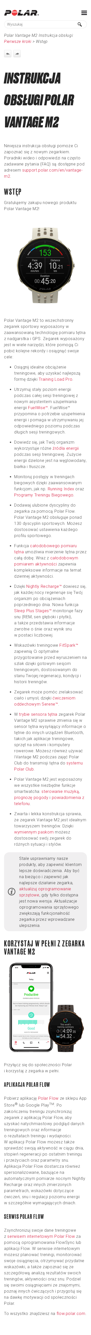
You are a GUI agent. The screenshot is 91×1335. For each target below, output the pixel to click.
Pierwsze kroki (17, 41)
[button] (80, 24)
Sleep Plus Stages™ (33, 610)
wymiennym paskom (34, 832)
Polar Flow (48, 1098)
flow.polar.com (71, 1313)
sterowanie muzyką (60, 791)
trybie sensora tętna (38, 714)
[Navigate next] (17, 53)
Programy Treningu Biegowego (43, 495)
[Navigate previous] (7, 53)
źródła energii (66, 448)
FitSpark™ (68, 645)
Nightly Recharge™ (44, 586)
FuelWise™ (38, 407)
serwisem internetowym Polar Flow (41, 1236)
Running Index (61, 489)
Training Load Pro (55, 379)
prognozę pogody (31, 797)
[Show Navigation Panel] (84, 13)
